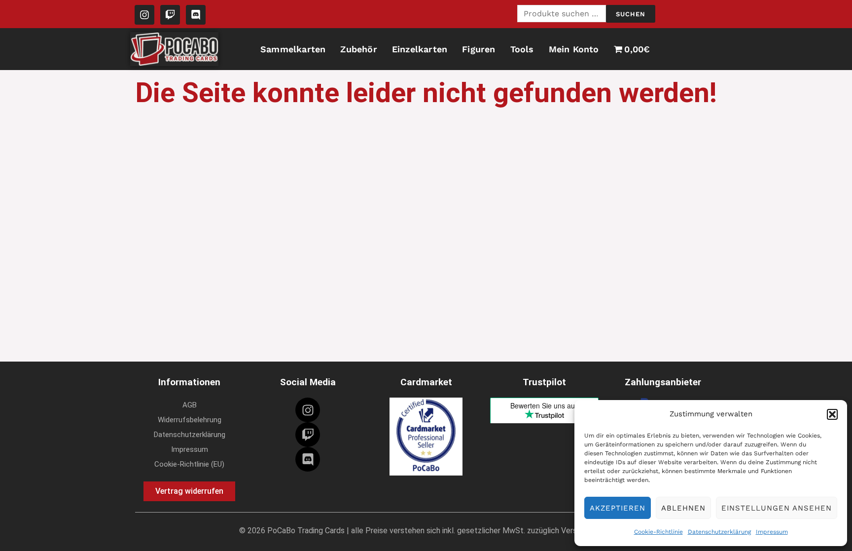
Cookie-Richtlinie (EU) (189, 464)
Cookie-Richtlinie (658, 531)
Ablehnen (683, 508)
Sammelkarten (292, 49)
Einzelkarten (419, 49)
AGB (189, 405)
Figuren (478, 49)
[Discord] (307, 459)
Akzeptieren (617, 508)
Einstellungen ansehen (776, 508)
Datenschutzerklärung (719, 531)
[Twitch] (307, 434)
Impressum (772, 531)
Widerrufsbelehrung (189, 419)
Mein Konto (574, 49)
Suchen (630, 14)
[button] (832, 414)
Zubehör (358, 49)
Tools (522, 49)
